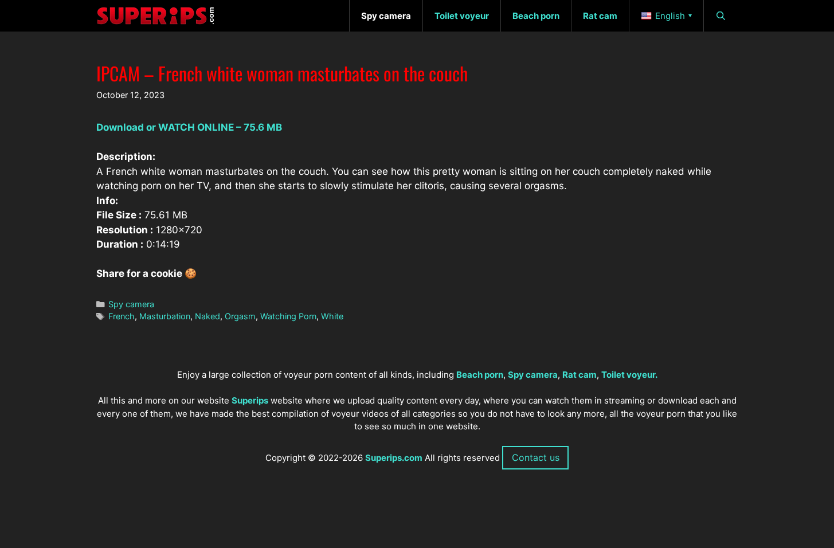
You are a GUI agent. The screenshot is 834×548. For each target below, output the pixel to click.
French (121, 316)
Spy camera (131, 304)
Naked (207, 316)
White (332, 316)
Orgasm (240, 316)
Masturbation (164, 316)
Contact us (535, 457)
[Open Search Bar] (721, 16)
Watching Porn (288, 316)
